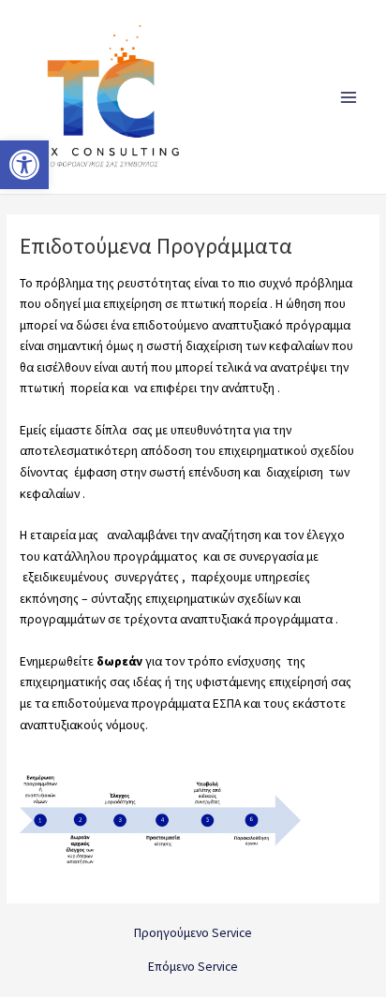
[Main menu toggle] (349, 97)
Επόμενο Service (193, 967)
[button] (24, 164)
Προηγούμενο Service (193, 933)
